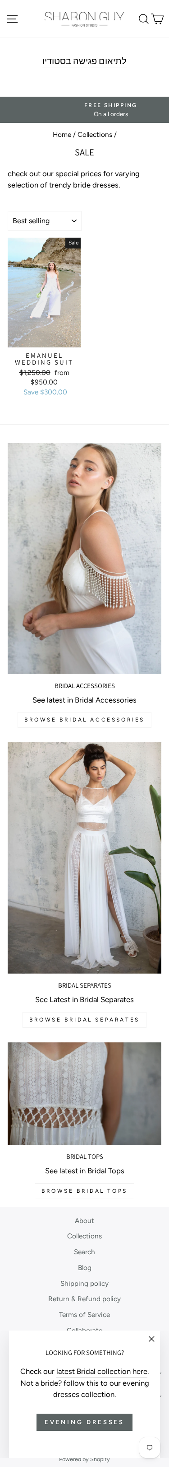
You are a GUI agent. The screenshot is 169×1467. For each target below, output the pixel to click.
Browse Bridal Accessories (84, 720)
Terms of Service (84, 1314)
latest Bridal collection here (101, 1371)
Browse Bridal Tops (84, 1191)
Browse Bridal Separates (84, 1020)
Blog (84, 1267)
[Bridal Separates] (84, 858)
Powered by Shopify (84, 1459)
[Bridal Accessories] (84, 558)
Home (62, 134)
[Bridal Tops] (84, 1093)
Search (84, 1251)
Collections (95, 134)
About (84, 1220)
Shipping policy (84, 1283)
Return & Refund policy (84, 1298)
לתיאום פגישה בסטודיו (84, 61)
